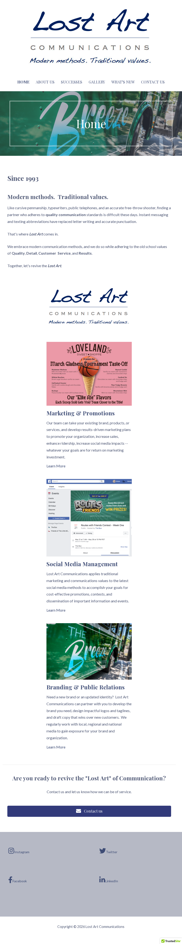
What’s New (123, 81)
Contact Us (153, 81)
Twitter (111, 852)
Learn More (55, 466)
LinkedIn (111, 881)
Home (23, 81)
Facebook (20, 881)
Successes (71, 81)
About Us (45, 81)
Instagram (21, 852)
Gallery (97, 81)
